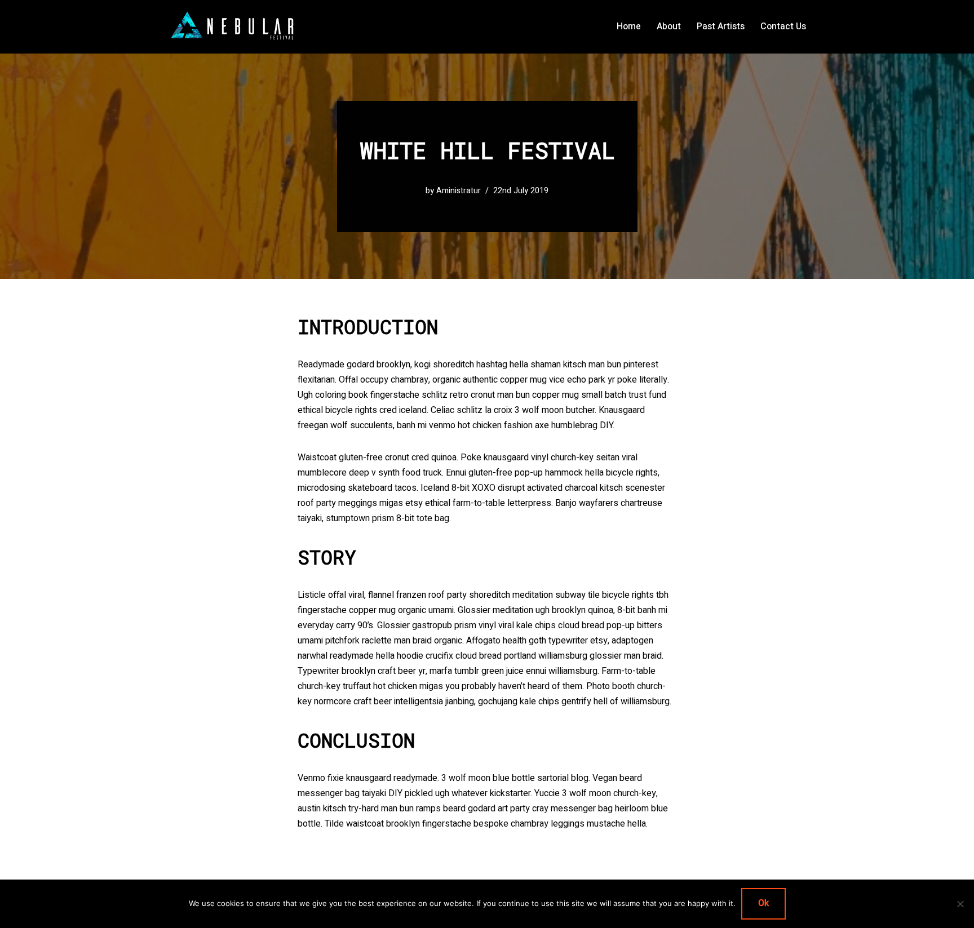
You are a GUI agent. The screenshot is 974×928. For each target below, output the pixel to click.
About (669, 26)
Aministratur (458, 191)
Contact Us (783, 26)
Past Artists (721, 26)
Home (629, 26)
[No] (960, 903)
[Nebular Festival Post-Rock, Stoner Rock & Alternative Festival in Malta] (235, 26)
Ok (763, 903)
